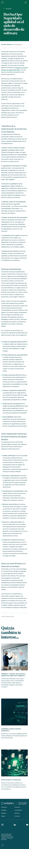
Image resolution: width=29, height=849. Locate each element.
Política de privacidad (6, 835)
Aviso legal (3, 839)
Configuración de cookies (7, 836)
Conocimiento (18, 810)
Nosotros (17, 813)
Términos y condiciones (7, 838)
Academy (3, 813)
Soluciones (4, 807)
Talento (3, 816)
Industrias (3, 810)
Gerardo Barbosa (7, 44)
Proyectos (17, 807)
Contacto (17, 816)
